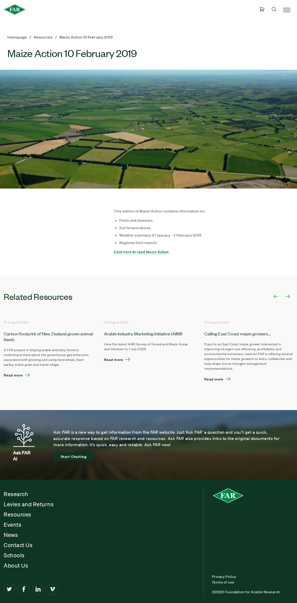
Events (12, 524)
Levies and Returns (29, 504)
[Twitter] (9, 589)
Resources (17, 514)
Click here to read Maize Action (141, 252)
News (11, 535)
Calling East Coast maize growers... (237, 333)
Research (16, 494)
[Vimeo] (52, 589)
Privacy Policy (224, 576)
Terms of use (223, 582)
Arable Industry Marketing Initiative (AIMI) (143, 333)
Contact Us (18, 545)
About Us (16, 565)
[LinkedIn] (38, 589)
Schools (14, 555)
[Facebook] (23, 589)
